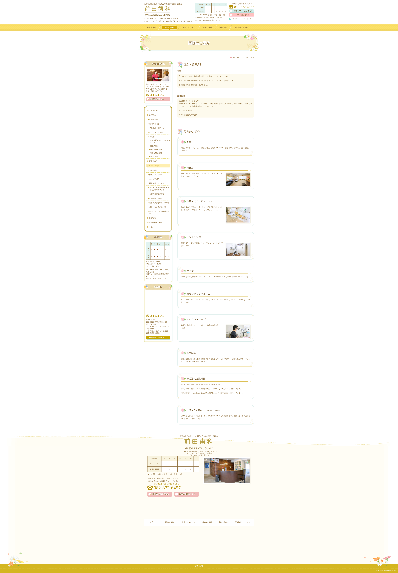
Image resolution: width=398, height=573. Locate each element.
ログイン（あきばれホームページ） (386, 570)
